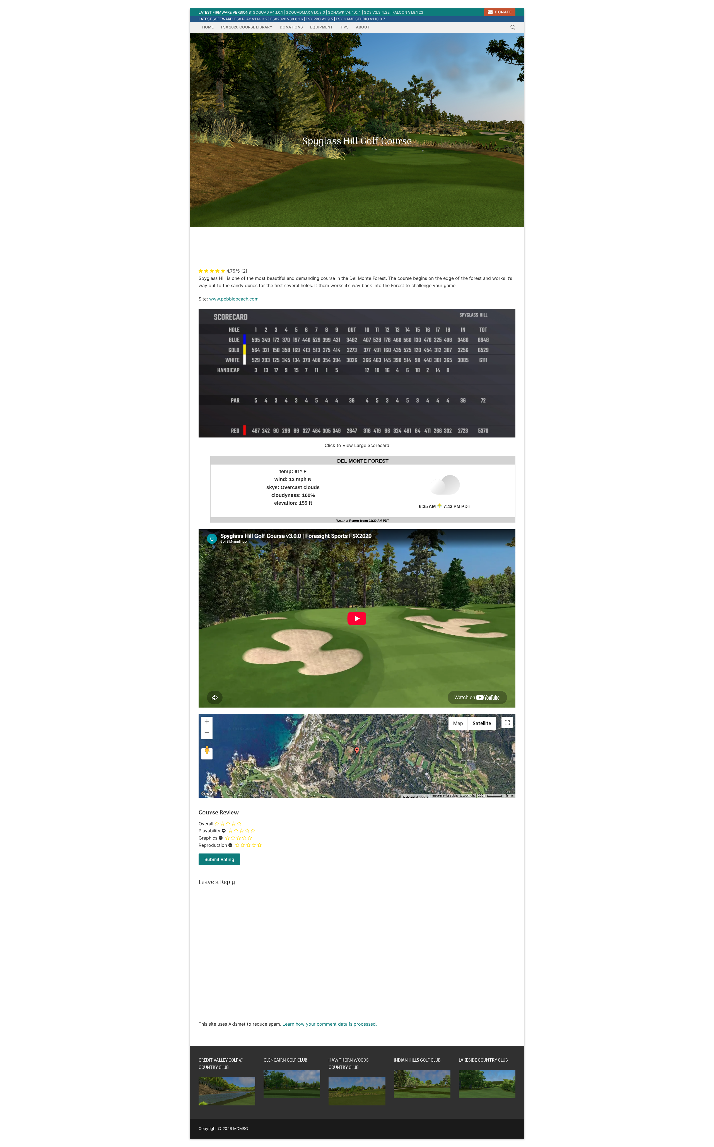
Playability (209, 830)
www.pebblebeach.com (234, 299)
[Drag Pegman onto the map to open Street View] (207, 753)
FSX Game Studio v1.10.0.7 (360, 19)
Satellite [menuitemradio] (481, 723)
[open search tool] (512, 27)
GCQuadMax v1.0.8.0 (305, 12)
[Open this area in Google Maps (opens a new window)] (209, 794)
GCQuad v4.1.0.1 (268, 12)
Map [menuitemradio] (458, 723)
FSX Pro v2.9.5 (319, 19)
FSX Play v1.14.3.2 (250, 19)
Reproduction (213, 845)
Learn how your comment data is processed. (330, 1024)
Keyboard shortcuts (415, 797)
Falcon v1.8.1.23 (407, 12)
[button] (357, 751)
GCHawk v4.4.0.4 (344, 12)
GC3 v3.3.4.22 (377, 12)
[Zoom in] (207, 722)
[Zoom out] (207, 733)
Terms (510, 795)
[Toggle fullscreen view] (507, 722)
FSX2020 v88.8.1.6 (286, 19)
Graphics (208, 838)
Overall (206, 823)
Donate (503, 12)
